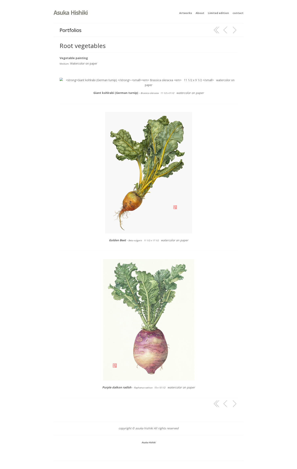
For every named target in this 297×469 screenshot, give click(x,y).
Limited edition (218, 13)
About (200, 13)
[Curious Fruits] (234, 30)
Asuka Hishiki (71, 12)
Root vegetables (83, 45)
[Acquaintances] (225, 30)
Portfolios (70, 30)
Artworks (185, 13)
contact (238, 13)
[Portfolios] (217, 30)
